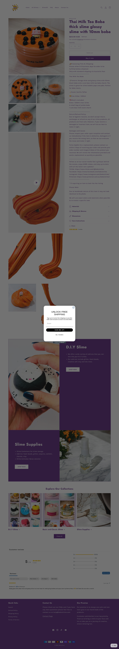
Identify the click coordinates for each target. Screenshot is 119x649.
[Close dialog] (73, 307)
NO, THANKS (59, 334)
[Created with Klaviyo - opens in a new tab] (59, 342)
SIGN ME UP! (59, 330)
